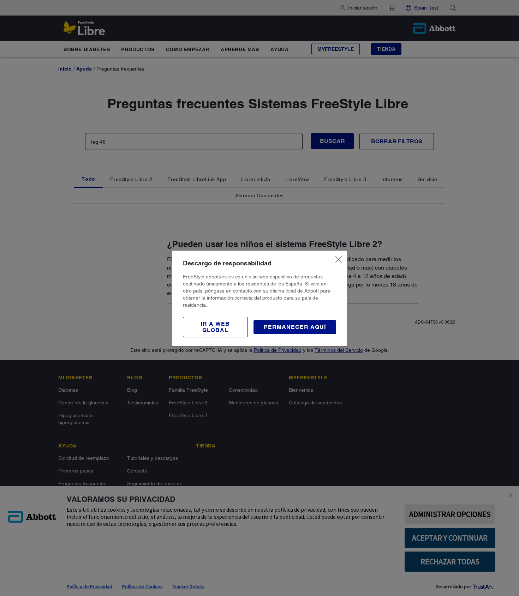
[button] (215, 327)
